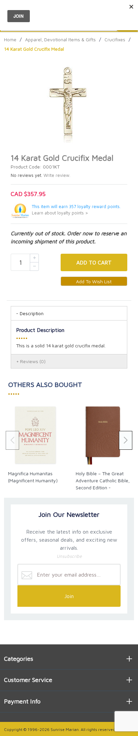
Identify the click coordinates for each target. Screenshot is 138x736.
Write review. (57, 175)
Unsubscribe (69, 556)
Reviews (33, 361)
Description (32, 313)
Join (69, 596)
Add (94, 262)
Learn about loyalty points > (60, 212)
